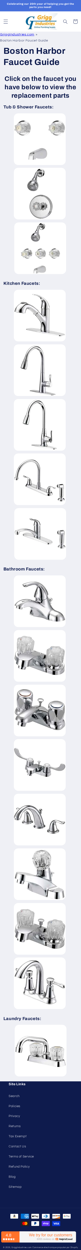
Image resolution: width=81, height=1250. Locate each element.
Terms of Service (21, 1156)
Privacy (14, 1116)
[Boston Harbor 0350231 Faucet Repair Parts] (40, 164)
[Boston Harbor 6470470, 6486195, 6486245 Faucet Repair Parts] (40, 559)
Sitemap (15, 1186)
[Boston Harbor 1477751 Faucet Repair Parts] (40, 790)
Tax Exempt (18, 1136)
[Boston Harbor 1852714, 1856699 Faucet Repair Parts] (40, 341)
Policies (14, 1106)
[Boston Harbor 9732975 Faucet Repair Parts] (40, 274)
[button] (6, 21)
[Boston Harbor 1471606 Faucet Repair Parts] (40, 681)
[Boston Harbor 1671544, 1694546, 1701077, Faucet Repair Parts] (40, 845)
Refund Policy (19, 1166)
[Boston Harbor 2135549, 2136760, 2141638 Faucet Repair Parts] (40, 1009)
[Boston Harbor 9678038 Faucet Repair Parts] (40, 219)
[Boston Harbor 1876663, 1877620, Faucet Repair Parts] (40, 396)
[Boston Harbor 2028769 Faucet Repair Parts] (41, 1076)
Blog (12, 1176)
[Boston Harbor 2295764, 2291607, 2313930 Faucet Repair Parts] (40, 450)
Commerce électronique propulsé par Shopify (55, 1247)
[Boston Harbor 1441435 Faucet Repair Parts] (40, 627)
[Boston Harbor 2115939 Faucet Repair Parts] (40, 954)
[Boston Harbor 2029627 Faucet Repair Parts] (40, 900)
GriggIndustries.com (17, 34)
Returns (15, 1126)
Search (14, 1096)
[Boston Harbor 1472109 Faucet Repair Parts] (40, 736)
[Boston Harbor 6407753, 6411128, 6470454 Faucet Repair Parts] (40, 505)
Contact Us (17, 1146)
